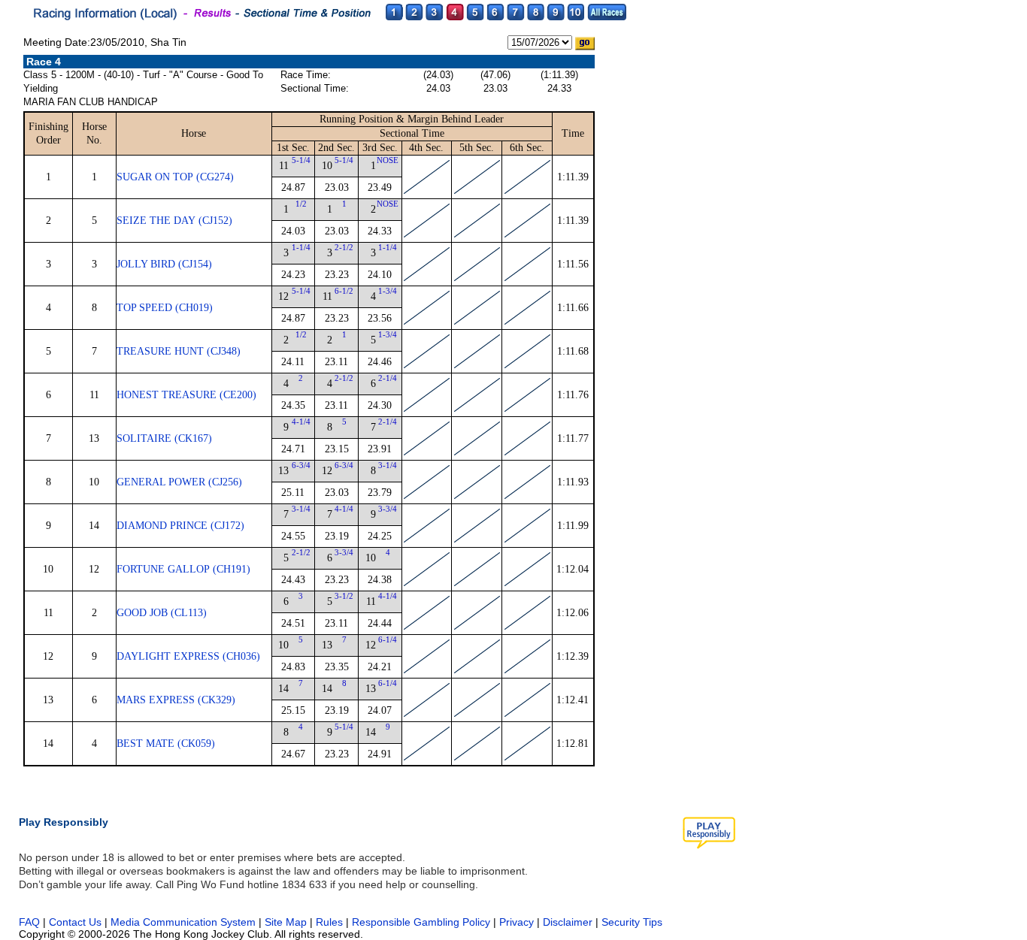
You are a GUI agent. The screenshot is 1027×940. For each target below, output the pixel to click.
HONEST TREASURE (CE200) (186, 394)
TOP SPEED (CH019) (165, 307)
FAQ (29, 922)
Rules (331, 922)
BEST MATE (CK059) (166, 743)
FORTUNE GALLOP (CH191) (183, 569)
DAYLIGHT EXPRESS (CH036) (188, 656)
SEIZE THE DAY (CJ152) (174, 220)
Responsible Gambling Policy (421, 922)
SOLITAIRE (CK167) (164, 438)
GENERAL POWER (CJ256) (179, 482)
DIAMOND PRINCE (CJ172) (180, 525)
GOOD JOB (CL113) (162, 612)
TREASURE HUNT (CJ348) (179, 351)
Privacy (516, 922)
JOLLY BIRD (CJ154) (164, 264)
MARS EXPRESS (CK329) (176, 700)
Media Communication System (183, 922)
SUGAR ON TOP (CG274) (175, 177)
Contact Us (75, 922)
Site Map (286, 922)
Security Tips (631, 922)
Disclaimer (567, 922)
